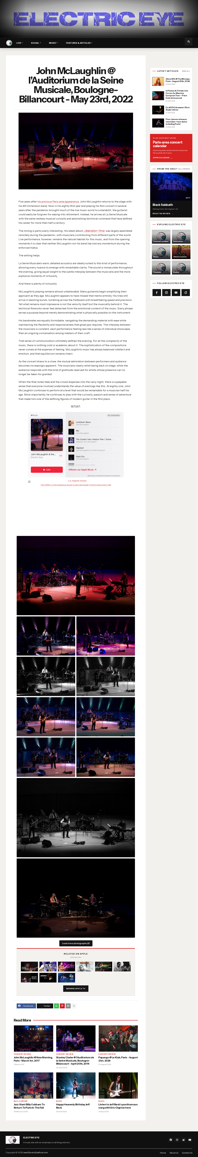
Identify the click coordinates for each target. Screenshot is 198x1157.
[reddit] (183, 1139)
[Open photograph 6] (46, 716)
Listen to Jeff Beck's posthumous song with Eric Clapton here (118, 1106)
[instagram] (177, 1139)
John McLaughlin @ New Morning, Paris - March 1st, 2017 (33, 1059)
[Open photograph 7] (105, 716)
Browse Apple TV (76, 988)
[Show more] (73, 1005)
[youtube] (189, 1139)
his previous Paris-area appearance (58, 201)
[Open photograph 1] (76, 575)
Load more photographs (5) (76, 943)
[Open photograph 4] (46, 676)
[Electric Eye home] (9, 43)
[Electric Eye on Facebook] (156, 292)
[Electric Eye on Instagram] (166, 292)
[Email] (68, 1005)
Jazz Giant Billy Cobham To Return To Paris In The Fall (29, 1106)
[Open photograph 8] (46, 757)
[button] (188, 41)
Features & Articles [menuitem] (78, 43)
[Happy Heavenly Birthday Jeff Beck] (76, 1085)
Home (163, 1152)
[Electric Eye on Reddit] (185, 292)
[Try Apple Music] (76, 481)
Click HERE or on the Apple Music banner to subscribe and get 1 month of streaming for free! (76, 485)
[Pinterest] (62, 1005)
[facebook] (170, 1139)
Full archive (184, 169)
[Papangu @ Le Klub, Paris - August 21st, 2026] (118, 1038)
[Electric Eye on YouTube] (176, 292)
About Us (174, 1152)
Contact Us (187, 1152)
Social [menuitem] (35, 43)
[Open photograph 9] (105, 757)
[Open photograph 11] (76, 898)
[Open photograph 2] (46, 636)
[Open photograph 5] (105, 676)
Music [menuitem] (52, 43)
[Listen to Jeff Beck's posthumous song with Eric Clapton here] (118, 1085)
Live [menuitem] (18, 43)
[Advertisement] (79, 507)
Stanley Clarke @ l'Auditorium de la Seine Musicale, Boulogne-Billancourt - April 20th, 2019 (75, 1060)
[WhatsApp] (56, 1005)
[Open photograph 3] (105, 636)
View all (186, 71)
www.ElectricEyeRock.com (35, 1152)
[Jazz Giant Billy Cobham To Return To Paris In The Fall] (33, 1085)
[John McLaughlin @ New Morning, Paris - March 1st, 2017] (33, 1038)
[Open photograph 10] (76, 817)
